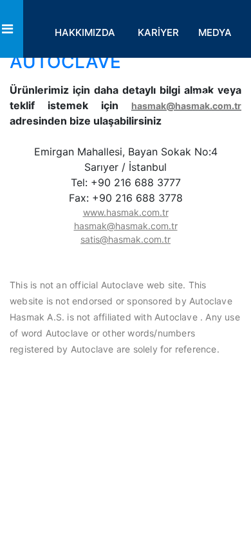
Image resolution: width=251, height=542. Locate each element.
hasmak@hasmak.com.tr (186, 105)
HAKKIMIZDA (85, 32)
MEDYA (215, 32)
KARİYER (158, 32)
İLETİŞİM (212, 97)
